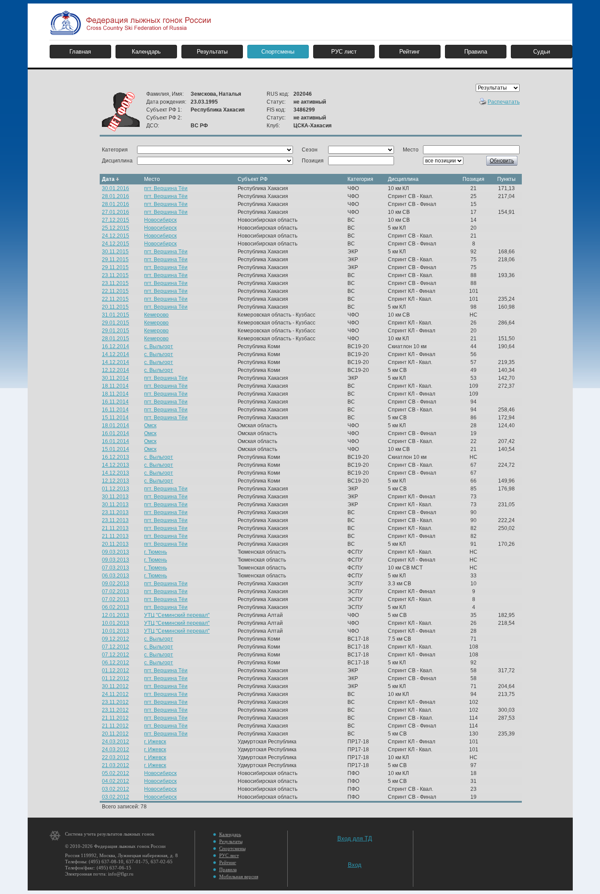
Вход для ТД (354, 838)
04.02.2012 (115, 781)
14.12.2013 (115, 465)
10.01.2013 (115, 623)
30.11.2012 (115, 686)
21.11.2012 (115, 718)
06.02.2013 (115, 607)
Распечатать (504, 102)
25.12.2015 (115, 228)
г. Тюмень (155, 552)
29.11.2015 (115, 259)
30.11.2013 (115, 497)
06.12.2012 (115, 663)
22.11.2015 (115, 291)
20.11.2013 (115, 544)
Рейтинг (409, 51)
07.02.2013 (115, 591)
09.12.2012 (115, 639)
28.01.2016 (115, 196)
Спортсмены (277, 51)
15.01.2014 (115, 449)
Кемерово (156, 315)
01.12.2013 (115, 489)
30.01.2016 (115, 188)
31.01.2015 (115, 315)
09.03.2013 (115, 552)
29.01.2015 (115, 323)
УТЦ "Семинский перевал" (177, 615)
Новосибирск (160, 220)
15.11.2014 (115, 418)
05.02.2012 (115, 773)
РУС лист (344, 51)
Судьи (541, 51)
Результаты (212, 51)
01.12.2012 (115, 670)
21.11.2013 (115, 528)
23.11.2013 (115, 512)
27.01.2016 (115, 212)
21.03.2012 (115, 765)
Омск (150, 425)
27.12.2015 (115, 220)
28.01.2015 (115, 338)
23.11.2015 (115, 275)
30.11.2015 (115, 252)
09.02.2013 (115, 583)
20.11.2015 (115, 307)
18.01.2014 (115, 425)
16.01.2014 (115, 433)
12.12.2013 (115, 481)
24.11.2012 (115, 694)
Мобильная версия (238, 876)
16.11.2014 (115, 402)
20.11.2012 (115, 734)
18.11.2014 (115, 386)
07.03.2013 (115, 568)
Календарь (146, 51)
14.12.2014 (115, 354)
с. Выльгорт (158, 346)
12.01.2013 (115, 615)
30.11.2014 (115, 378)
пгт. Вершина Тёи (166, 188)
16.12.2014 (115, 346)
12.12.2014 (115, 370)
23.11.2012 (115, 702)
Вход (354, 865)
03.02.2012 (115, 789)
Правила (475, 51)
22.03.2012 (115, 757)
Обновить (502, 161)
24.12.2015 (115, 236)
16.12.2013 (115, 457)
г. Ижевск (155, 742)
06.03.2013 (115, 576)
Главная (80, 51)
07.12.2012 (115, 647)
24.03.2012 (115, 742)
